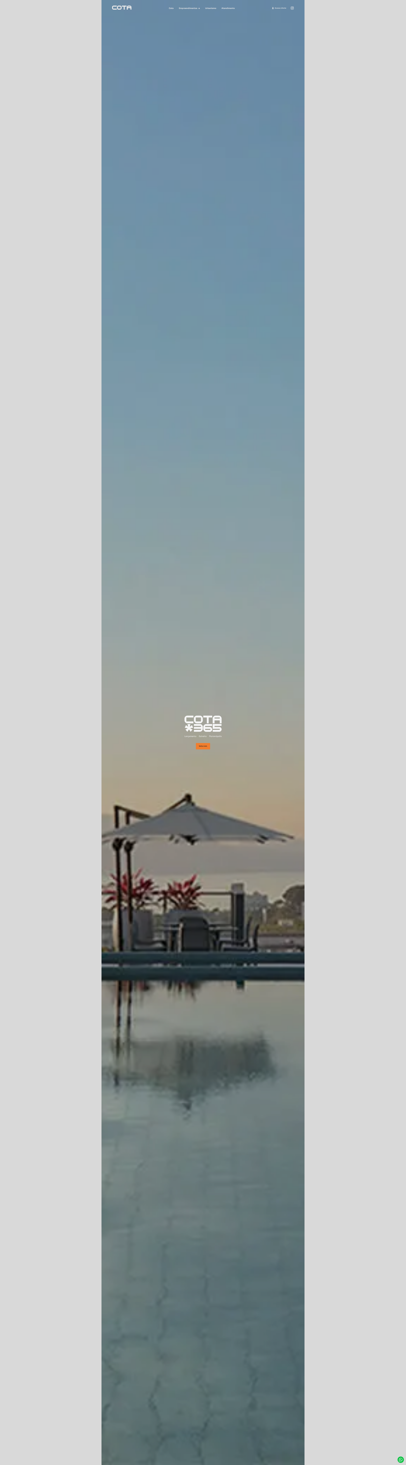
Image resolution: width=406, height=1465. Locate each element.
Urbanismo (210, 8)
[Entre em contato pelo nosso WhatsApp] (401, 1460)
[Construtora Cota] (122, 6)
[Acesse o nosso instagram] (292, 8)
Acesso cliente (280, 8)
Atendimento (228, 8)
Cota (171, 8)
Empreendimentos (188, 8)
